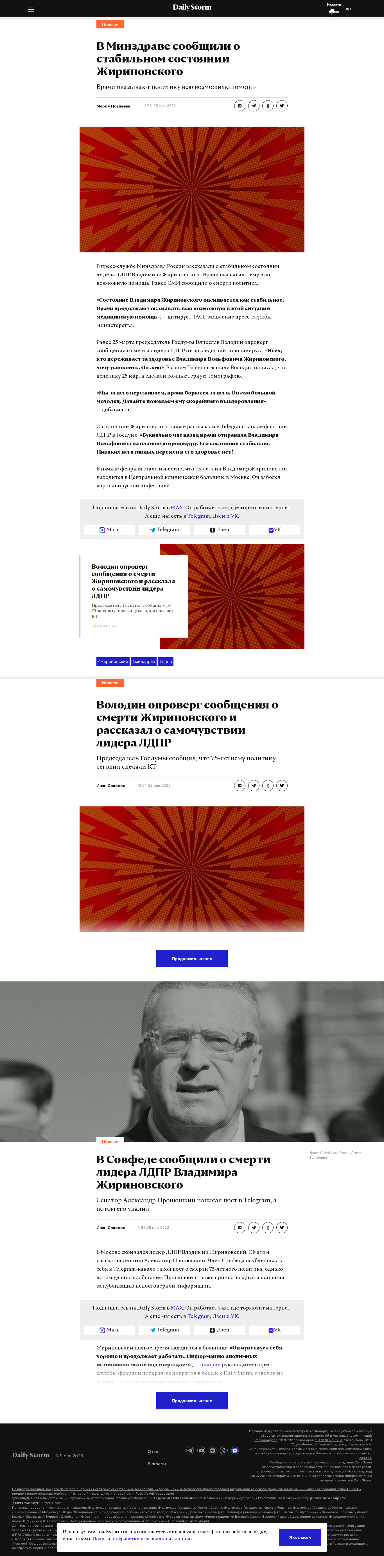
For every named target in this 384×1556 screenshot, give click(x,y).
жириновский (113, 661)
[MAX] (235, 1450)
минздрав (143, 661)
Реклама (157, 1463)
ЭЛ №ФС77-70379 (329, 1440)
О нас (153, 1451)
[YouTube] (201, 1450)
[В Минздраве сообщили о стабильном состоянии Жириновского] (239, 105)
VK (234, 516)
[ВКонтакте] (212, 1450)
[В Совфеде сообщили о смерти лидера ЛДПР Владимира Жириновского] (239, 1227)
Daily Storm (192, 8)
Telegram (199, 516)
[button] (31, 10)
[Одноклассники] (224, 1450)
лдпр (165, 661)
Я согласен (300, 1537)
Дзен (219, 516)
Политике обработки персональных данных (142, 1539)
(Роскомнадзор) (266, 1440)
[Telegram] (190, 1450)
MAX (177, 508)
